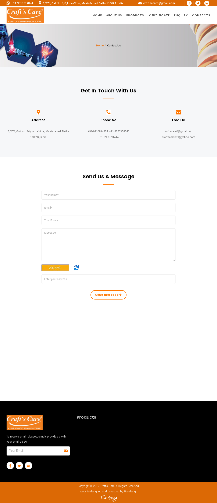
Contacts (201, 15)
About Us (114, 15)
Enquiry (181, 15)
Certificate (159, 15)
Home (97, 15)
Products (135, 15)
